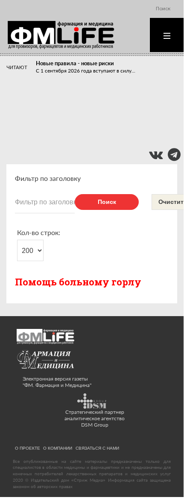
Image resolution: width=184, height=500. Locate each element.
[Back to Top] (162, 475)
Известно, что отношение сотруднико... (83, 115)
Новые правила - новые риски (75, 63)
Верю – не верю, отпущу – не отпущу (83, 108)
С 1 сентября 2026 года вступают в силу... (85, 70)
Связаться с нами (97, 448)
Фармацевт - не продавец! (70, 128)
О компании (57, 448)
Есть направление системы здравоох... (81, 136)
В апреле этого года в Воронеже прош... (83, 95)
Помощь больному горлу (78, 282)
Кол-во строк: (38, 232)
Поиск (107, 201)
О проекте (27, 448)
